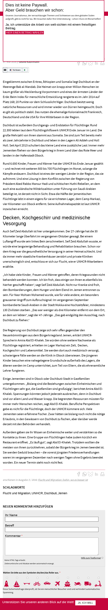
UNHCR (37, 493)
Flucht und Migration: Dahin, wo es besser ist (63, 480)
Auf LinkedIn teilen (96, 63)
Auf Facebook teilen (78, 63)
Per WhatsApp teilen (84, 63)
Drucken (102, 63)
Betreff (9, 525)
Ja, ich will (85, 603)
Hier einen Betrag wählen (24, 32)
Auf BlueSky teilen (90, 63)
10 (100, 584)
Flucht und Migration (16, 493)
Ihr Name (11, 515)
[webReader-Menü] (5, 69)
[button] (16, 70)
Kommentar (13, 536)
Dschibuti (50, 493)
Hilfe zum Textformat (91, 558)
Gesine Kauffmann (29, 62)
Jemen (62, 493)
